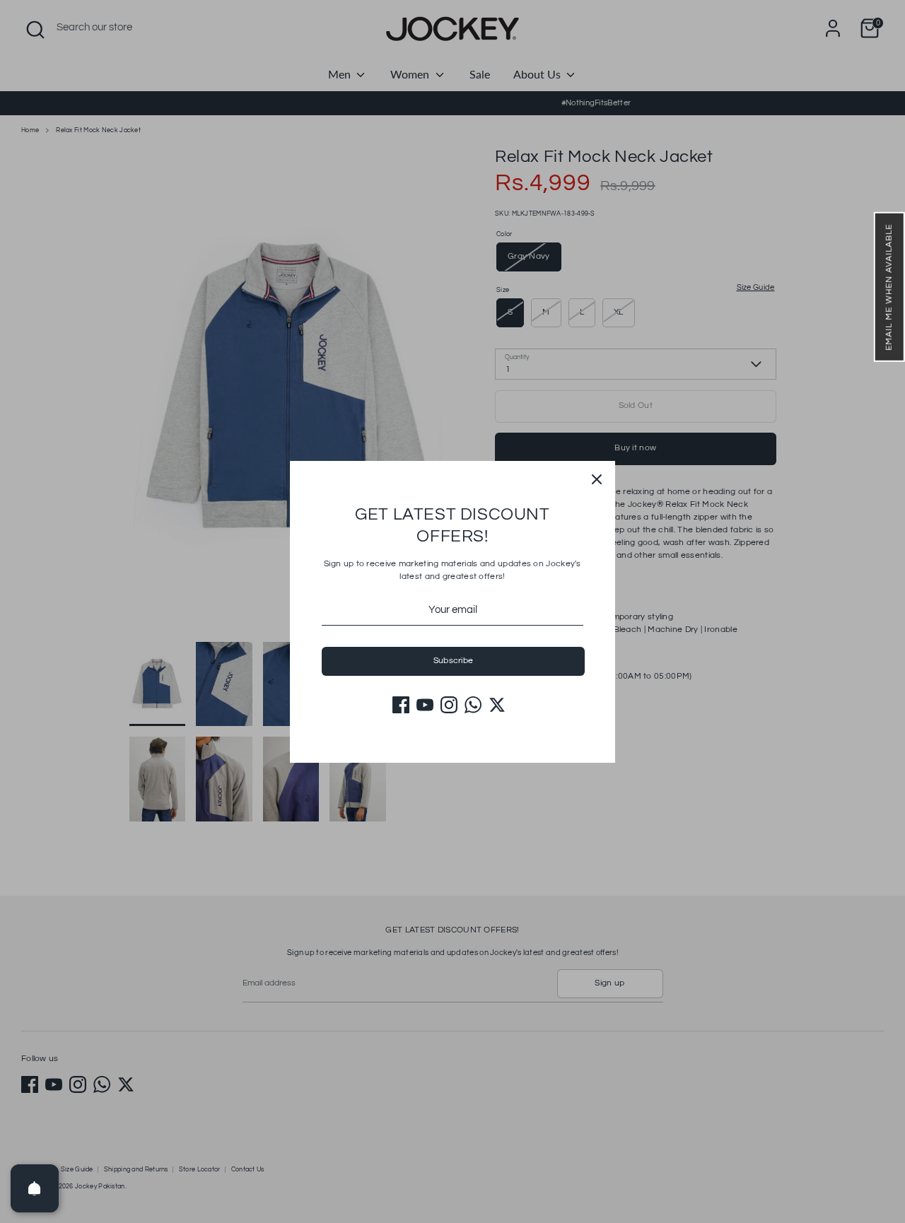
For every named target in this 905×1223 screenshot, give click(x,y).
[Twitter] (497, 704)
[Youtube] (424, 704)
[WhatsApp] (473, 704)
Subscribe (453, 660)
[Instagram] (448, 704)
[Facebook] (400, 704)
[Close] (596, 479)
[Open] (35, 1188)
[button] (889, 287)
